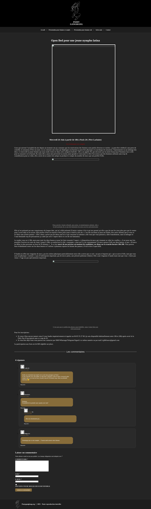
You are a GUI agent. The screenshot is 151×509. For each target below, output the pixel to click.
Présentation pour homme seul (83, 30)
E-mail (18, 479)
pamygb (30, 412)
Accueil (43, 30)
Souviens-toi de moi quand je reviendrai (32, 486)
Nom (17, 474)
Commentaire (21, 459)
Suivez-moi (99, 30)
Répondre (23, 384)
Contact (108, 30)
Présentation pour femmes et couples (59, 30)
